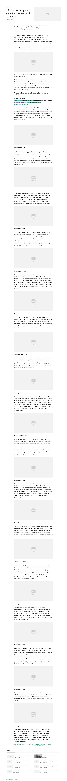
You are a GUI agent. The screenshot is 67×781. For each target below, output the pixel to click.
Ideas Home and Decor (9, 779)
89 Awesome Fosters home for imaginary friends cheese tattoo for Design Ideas (48, 760)
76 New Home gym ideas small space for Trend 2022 (23, 755)
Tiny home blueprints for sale (34, 102)
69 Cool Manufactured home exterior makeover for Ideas (21, 765)
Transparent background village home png (24, 100)
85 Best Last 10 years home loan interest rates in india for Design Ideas (50, 770)
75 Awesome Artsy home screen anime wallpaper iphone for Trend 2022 (21, 760)
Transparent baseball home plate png (43, 100)
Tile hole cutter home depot (21, 104)
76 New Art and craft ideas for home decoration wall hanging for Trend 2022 (23, 770)
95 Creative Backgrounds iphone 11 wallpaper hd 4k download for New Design (49, 765)
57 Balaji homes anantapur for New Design (49, 755)
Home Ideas (9, 7)
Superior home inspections (21, 102)
